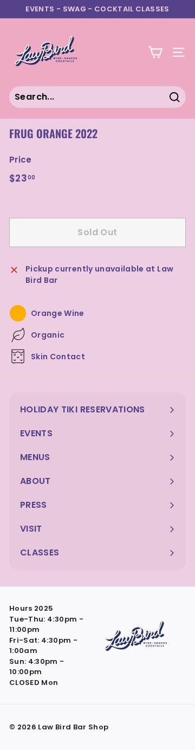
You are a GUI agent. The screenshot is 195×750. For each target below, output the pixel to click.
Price (20, 159)
